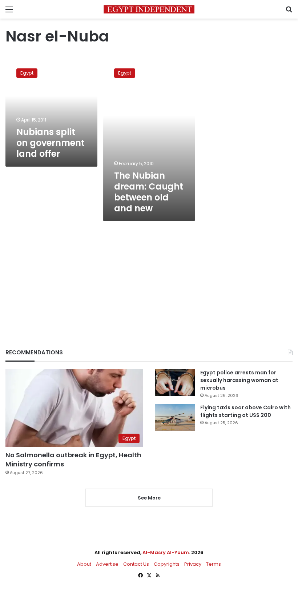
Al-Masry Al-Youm (165, 552)
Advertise (107, 564)
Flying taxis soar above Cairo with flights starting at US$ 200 (245, 411)
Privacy (192, 564)
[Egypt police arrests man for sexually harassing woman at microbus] (175, 382)
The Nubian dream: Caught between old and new (148, 192)
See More (149, 497)
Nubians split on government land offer (50, 143)
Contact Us (136, 564)
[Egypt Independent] (149, 9)
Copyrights (167, 564)
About (84, 564)
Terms (213, 564)
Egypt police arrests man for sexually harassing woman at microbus (239, 380)
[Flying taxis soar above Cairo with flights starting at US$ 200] (175, 417)
